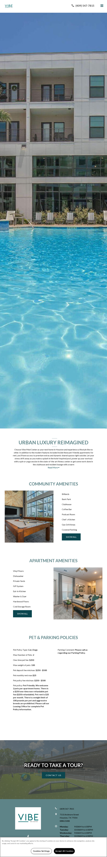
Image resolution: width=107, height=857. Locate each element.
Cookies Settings (41, 851)
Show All (71, 537)
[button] (83, 6)
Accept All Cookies (64, 851)
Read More (53, 467)
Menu (101, 6)
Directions (65, 821)
